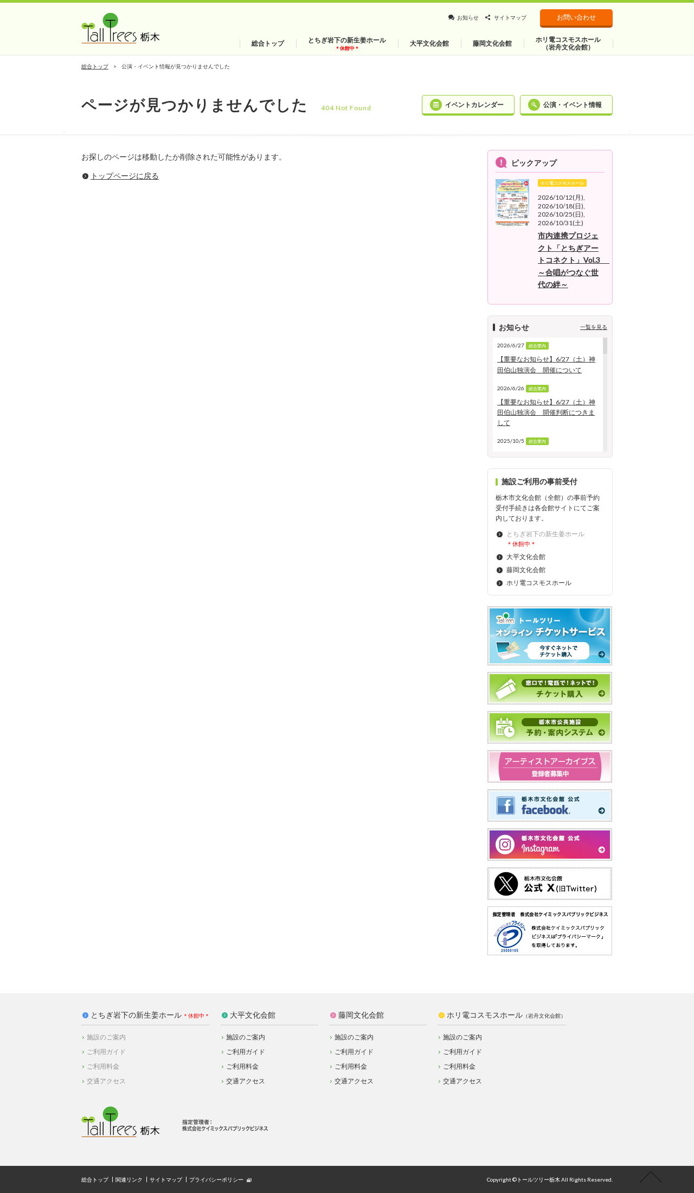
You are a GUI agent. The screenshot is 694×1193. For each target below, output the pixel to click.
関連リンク (129, 1179)
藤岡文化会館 (525, 570)
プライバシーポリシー (216, 1179)
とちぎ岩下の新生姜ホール (136, 1015)
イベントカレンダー (474, 104)
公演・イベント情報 (572, 104)
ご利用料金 (242, 1066)
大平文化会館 (525, 557)
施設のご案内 (245, 1037)
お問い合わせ (576, 17)
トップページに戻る (125, 175)
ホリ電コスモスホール (538, 583)
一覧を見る (593, 326)
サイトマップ (510, 17)
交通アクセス (245, 1081)
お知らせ (468, 17)
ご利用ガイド (245, 1052)
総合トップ (94, 66)
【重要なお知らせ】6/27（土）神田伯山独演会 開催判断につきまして (546, 412)
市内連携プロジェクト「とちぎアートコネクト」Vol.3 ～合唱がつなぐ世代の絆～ (573, 260)
